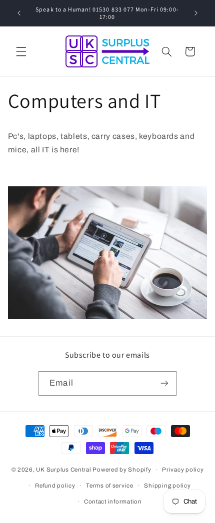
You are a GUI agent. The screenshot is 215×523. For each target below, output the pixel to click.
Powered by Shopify (121, 470)
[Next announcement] (196, 13)
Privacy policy (183, 470)
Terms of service (110, 486)
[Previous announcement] (19, 13)
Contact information (113, 502)
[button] (21, 51)
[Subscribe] (164, 383)
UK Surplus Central (63, 470)
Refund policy (55, 486)
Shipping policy (167, 486)
